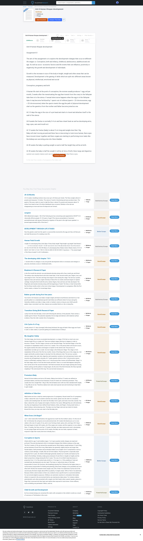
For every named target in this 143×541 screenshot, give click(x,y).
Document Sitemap (53, 511)
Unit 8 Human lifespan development (49, 9)
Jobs (74, 515)
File (61, 35)
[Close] (140, 535)
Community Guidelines (104, 513)
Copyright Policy (102, 511)
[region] (71, 535)
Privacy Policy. (20, 539)
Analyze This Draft (55, 19)
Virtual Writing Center (54, 517)
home (24, 6)
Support (75, 523)
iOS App (50, 527)
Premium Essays (53, 513)
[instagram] (33, 513)
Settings (79, 35)
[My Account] (118, 2)
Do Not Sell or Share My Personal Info (110, 534)
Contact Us (76, 527)
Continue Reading (59, 155)
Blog (74, 518)
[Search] (93, 2)
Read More (114, 200)
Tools (72, 35)
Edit (66, 35)
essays (30, 6)
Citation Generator (53, 524)
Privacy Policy (102, 517)
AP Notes (51, 520)
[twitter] (29, 513)
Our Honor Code (102, 515)
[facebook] (25, 513)
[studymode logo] (42, 2)
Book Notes (51, 522)
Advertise (75, 513)
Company (75, 511)
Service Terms (102, 520)
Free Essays (51, 515)
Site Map (75, 520)
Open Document (41, 20)
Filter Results (88, 35)
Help (74, 525)
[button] (24, 3)
